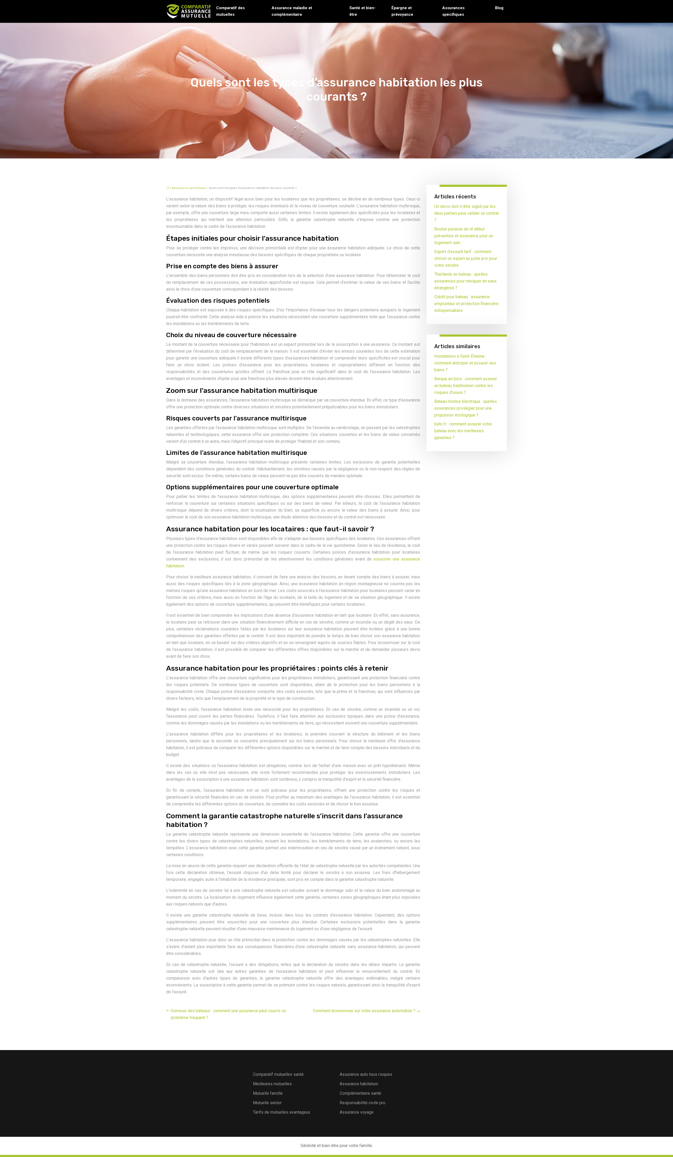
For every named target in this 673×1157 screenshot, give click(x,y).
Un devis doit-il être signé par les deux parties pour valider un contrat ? (466, 213)
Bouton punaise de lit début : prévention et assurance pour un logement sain (463, 236)
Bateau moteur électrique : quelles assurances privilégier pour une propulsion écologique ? (465, 408)
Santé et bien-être (362, 11)
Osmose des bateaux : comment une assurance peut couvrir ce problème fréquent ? (228, 1014)
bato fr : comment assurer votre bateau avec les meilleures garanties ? (463, 430)
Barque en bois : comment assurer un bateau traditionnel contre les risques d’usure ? (465, 385)
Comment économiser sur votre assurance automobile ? (364, 1010)
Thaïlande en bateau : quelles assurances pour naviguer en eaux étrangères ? (465, 281)
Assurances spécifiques (453, 11)
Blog (499, 8)
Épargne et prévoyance (402, 11)
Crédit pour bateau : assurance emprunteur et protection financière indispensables (466, 303)
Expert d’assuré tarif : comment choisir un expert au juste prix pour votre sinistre (465, 258)
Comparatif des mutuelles (230, 11)
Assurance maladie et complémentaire (292, 11)
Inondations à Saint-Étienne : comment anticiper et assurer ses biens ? (465, 363)
